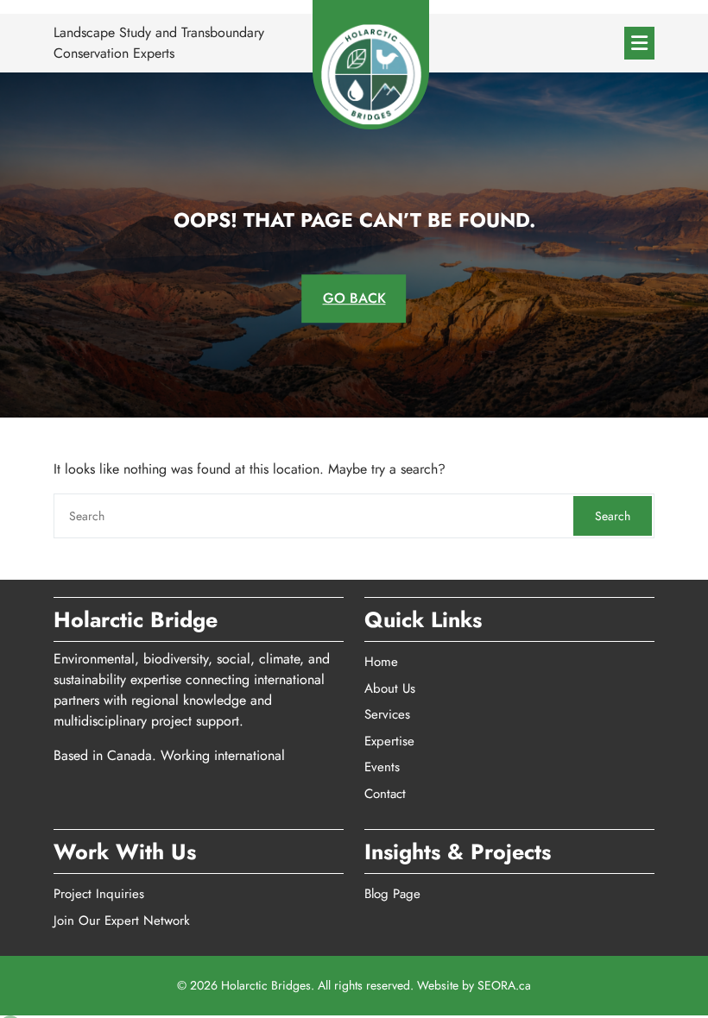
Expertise (389, 741)
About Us (389, 688)
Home (381, 661)
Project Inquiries (99, 893)
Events (382, 766)
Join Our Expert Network (122, 920)
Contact (385, 793)
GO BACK (354, 298)
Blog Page (392, 893)
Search (612, 516)
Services (387, 714)
